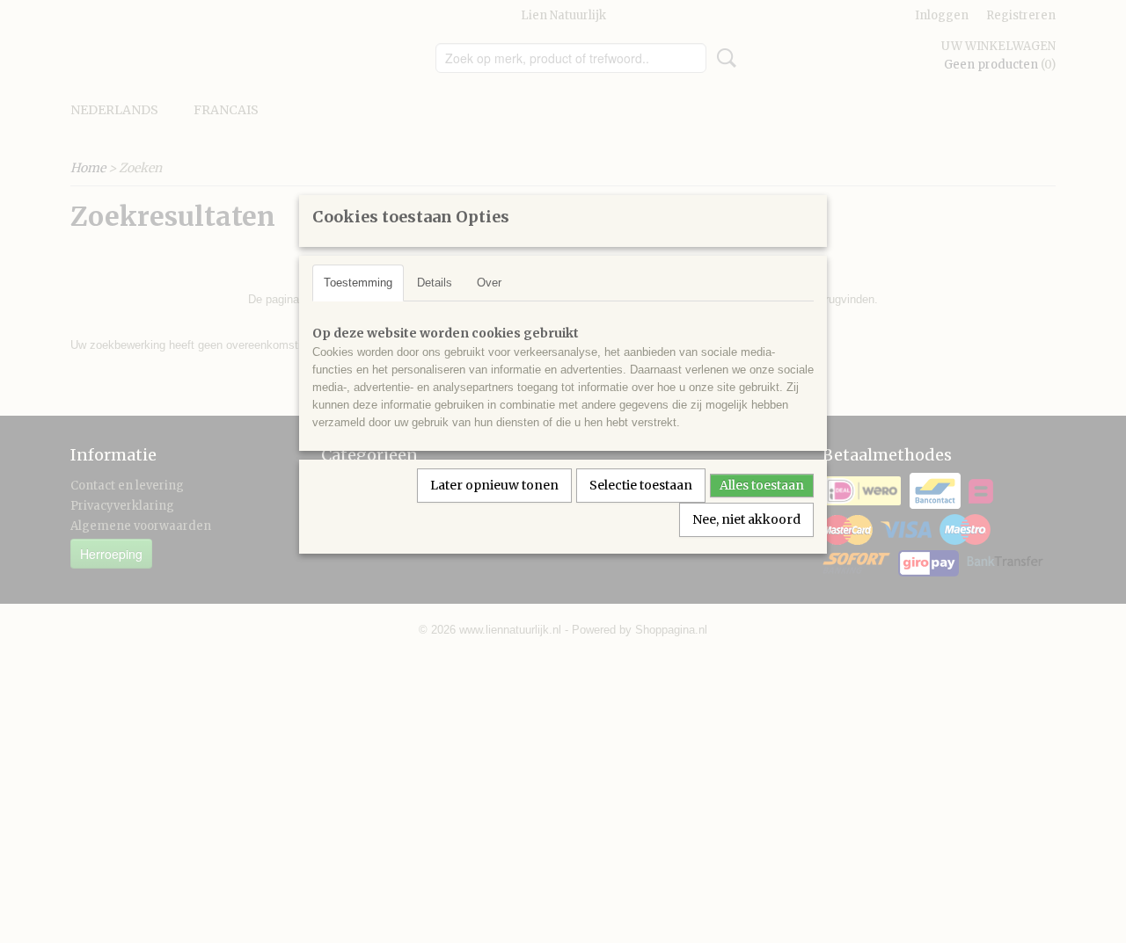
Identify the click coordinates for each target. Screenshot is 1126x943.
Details (434, 282)
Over (489, 282)
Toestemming (358, 282)
